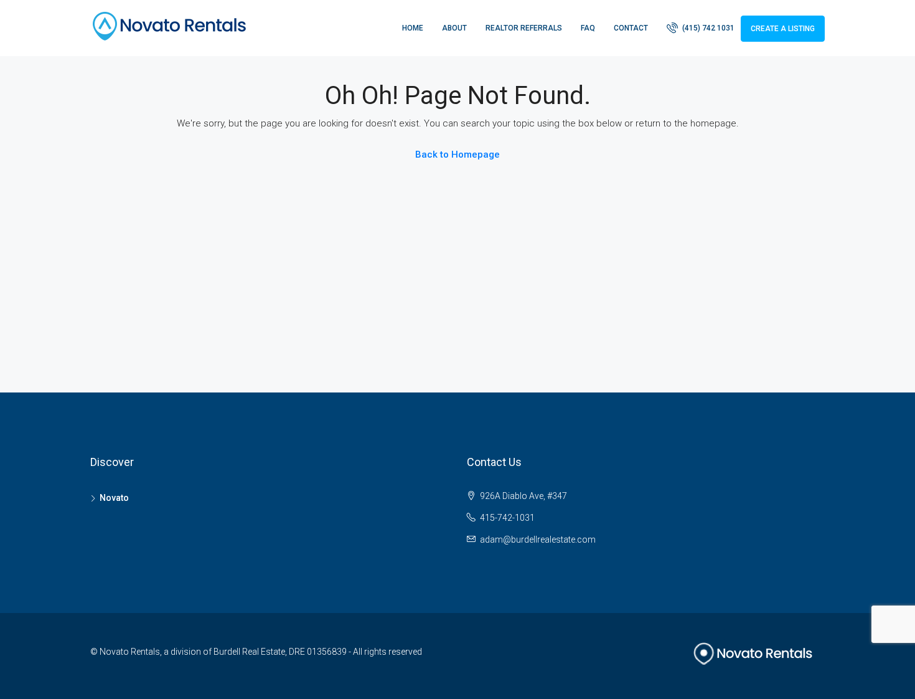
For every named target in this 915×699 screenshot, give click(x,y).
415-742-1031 (507, 518)
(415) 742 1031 (707, 28)
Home (412, 28)
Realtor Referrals (524, 28)
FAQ (588, 28)
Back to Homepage (457, 154)
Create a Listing (783, 28)
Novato (114, 498)
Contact (631, 28)
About (454, 28)
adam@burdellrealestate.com (538, 539)
